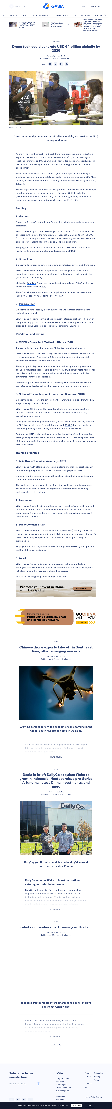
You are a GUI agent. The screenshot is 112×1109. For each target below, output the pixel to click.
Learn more (65, 1105)
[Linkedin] (61, 64)
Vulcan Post (60, 56)
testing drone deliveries (64, 180)
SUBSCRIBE (95, 6)
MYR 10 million (64, 231)
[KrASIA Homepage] (53, 6)
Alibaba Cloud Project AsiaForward (60, 1067)
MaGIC (68, 425)
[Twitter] (55, 64)
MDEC (72, 251)
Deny (89, 1105)
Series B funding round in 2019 (31, 286)
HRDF (55, 546)
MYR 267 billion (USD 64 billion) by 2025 (58, 157)
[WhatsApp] (66, 64)
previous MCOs (82, 177)
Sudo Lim (60, 792)
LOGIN (83, 6)
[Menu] (11, 6)
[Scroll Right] (106, 15)
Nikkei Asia (60, 656)
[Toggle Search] (24, 6)
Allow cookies (77, 1105)
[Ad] (56, 617)
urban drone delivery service (69, 428)
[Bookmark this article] (72, 58)
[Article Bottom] (56, 588)
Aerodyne (31, 283)
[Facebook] (50, 64)
